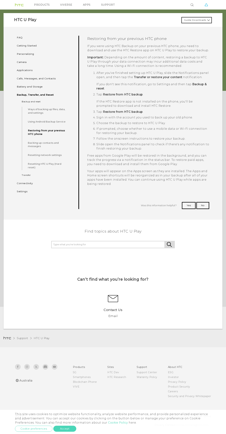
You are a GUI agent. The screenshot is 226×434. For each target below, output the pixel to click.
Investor (173, 377)
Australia (25, 380)
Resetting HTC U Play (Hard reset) (44, 165)
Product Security (179, 386)
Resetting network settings (45, 155)
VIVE (76, 386)
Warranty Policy (147, 377)
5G (74, 372)
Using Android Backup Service (47, 121)
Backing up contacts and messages (43, 144)
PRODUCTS (42, 4)
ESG (171, 372)
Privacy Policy (177, 381)
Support (22, 338)
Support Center (147, 372)
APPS (87, 4)
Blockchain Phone (85, 381)
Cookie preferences (33, 428)
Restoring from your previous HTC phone (46, 132)
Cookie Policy (118, 422)
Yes (189, 205)
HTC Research (116, 377)
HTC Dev (113, 372)
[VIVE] (206, 5)
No (202, 205)
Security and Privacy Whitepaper (189, 396)
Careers (173, 391)
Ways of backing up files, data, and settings (46, 111)
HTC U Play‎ (42, 338)
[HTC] (19, 5)
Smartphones (82, 377)
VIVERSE (66, 4)
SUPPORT (108, 4)
